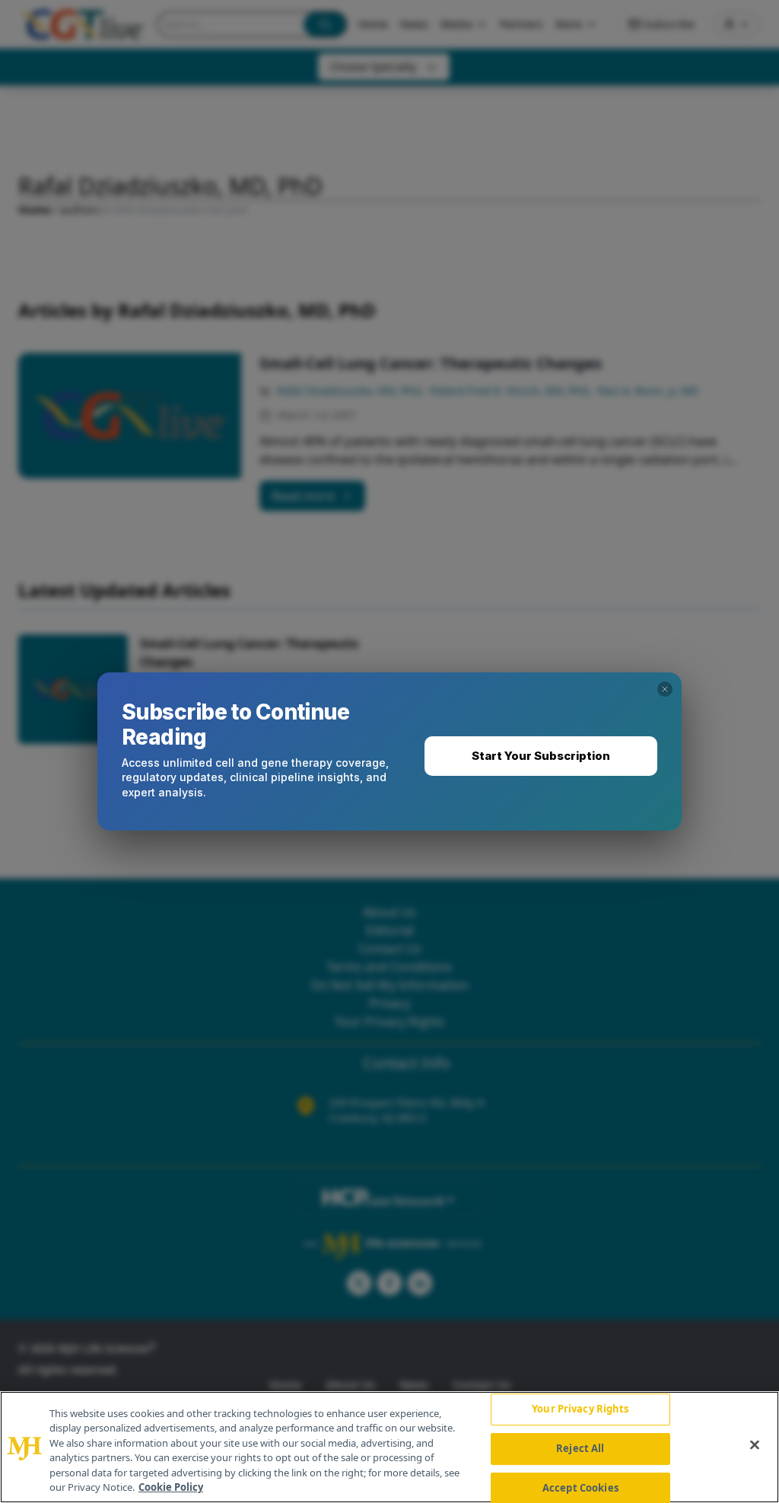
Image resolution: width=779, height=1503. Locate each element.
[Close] (754, 1445)
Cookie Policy (170, 1487)
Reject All (580, 1448)
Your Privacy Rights (580, 1409)
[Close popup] (664, 689)
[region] (389, 1447)
